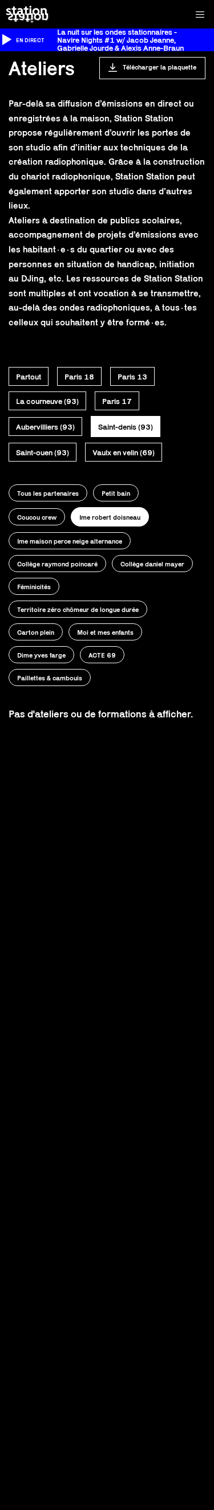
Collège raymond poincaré (57, 564)
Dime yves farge (41, 655)
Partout (28, 376)
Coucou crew (36, 517)
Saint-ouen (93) (42, 452)
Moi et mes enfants (105, 632)
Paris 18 (79, 376)
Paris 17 (117, 401)
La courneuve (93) (47, 401)
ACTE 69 (102, 655)
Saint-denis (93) (125, 426)
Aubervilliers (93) (45, 426)
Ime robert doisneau (109, 517)
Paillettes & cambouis (49, 677)
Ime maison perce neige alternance (69, 541)
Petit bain (116, 493)
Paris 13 (132, 376)
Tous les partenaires (48, 493)
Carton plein (35, 632)
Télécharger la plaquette (159, 67)
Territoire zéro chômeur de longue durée (78, 609)
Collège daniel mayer (152, 564)
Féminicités (34, 586)
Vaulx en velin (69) (123, 452)
